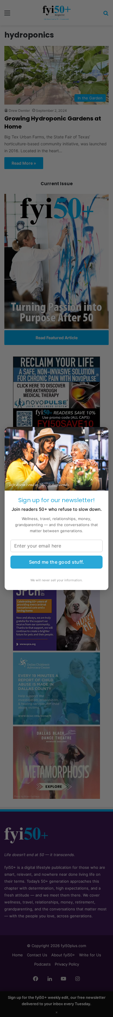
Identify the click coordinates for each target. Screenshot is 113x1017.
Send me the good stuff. (56, 562)
